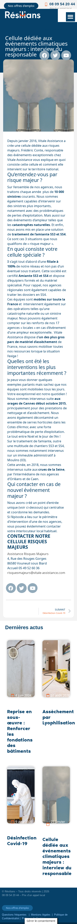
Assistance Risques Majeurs (28, 554)
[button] (70, 16)
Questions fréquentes (14, 914)
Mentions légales (40, 914)
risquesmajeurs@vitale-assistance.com (36, 573)
